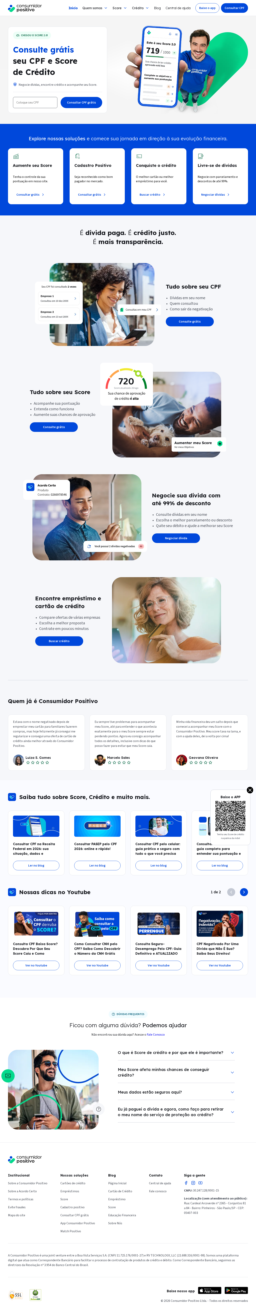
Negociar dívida (176, 538)
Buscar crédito (150, 194)
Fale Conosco (156, 1034)
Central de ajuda (178, 8)
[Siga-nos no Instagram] (193, 1183)
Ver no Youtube (36, 965)
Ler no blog (36, 865)
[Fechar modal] (250, 790)
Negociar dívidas (213, 194)
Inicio (73, 8)
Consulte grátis (190, 321)
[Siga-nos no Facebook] (186, 1183)
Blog (157, 8)
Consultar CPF (234, 8)
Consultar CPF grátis (81, 102)
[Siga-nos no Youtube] (200, 1183)
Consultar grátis (27, 194)
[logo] (25, 8)
